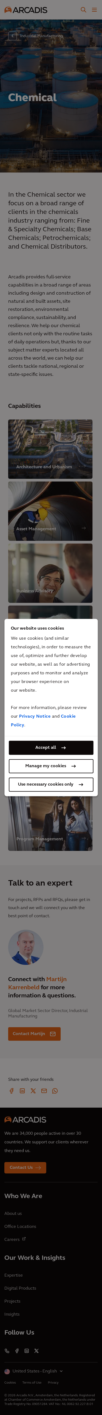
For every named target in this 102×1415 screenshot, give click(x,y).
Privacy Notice (35, 716)
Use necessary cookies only (45, 784)
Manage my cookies (45, 766)
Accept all (45, 748)
